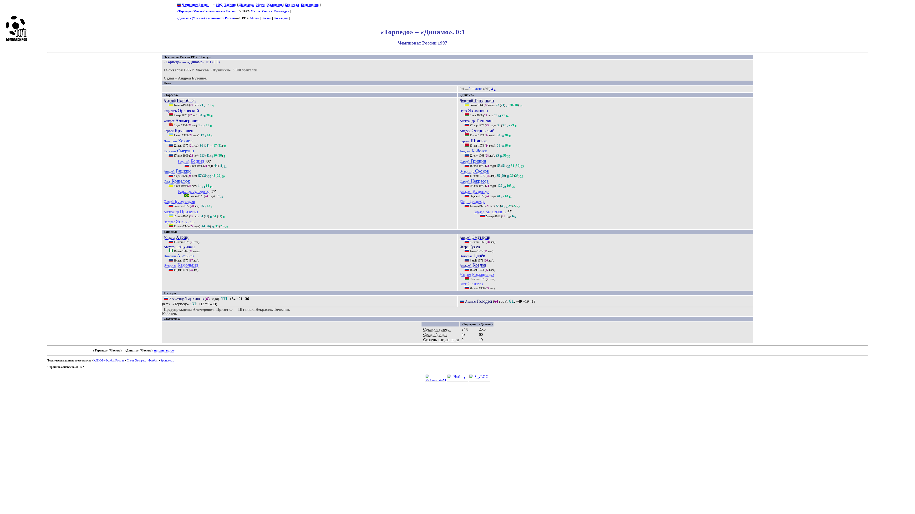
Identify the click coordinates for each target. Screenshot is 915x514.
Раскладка (281, 11)
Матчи (260, 4)
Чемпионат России (195, 4)
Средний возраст (437, 329)
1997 (219, 4)
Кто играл (292, 4)
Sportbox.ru (167, 360)
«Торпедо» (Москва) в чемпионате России (206, 11)
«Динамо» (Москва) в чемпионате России (206, 18)
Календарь (275, 4)
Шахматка (246, 4)
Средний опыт (435, 334)
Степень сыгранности (441, 340)
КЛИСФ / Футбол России (108, 360)
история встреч (164, 350)
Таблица (230, 4)
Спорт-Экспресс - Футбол (142, 360)
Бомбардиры (310, 4)
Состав (267, 11)
